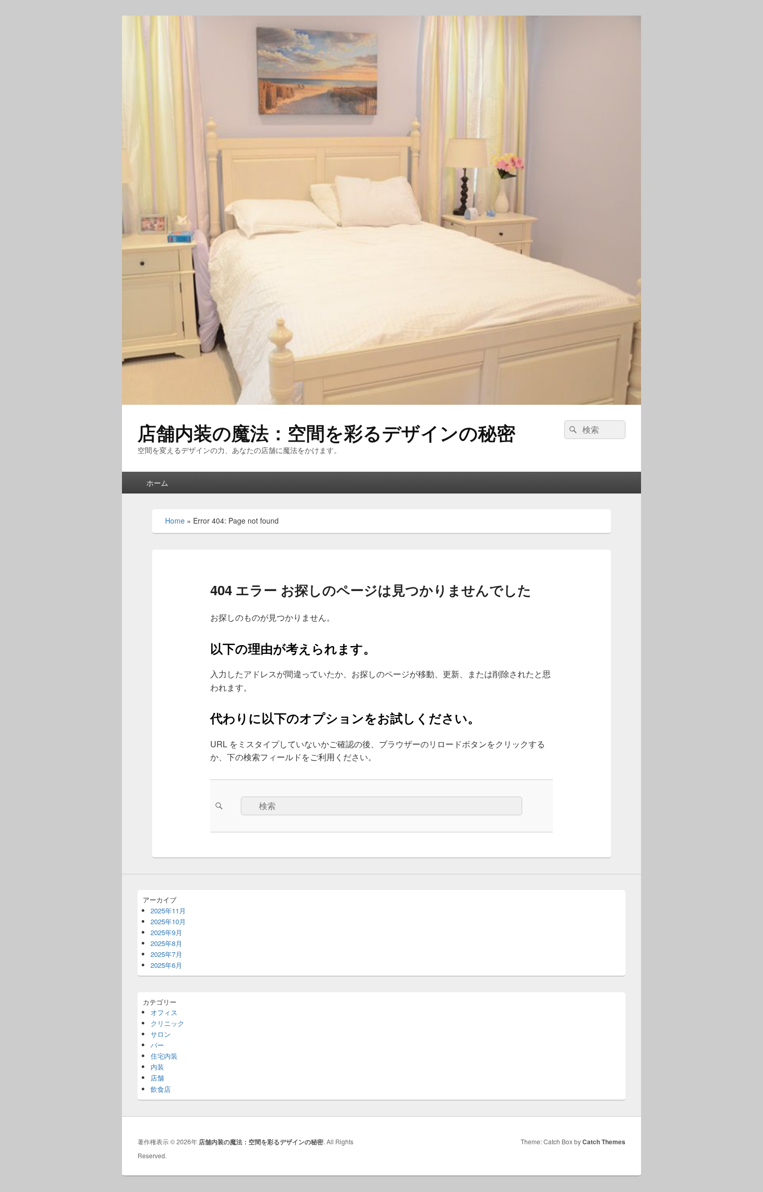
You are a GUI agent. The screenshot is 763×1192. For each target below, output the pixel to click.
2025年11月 (168, 910)
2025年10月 (168, 921)
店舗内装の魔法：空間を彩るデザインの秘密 (326, 432)
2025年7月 (166, 954)
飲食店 (161, 1089)
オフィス (164, 1012)
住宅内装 (164, 1056)
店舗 (157, 1078)
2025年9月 (166, 932)
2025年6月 (166, 965)
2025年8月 (166, 943)
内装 (157, 1067)
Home (175, 520)
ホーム (157, 482)
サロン (161, 1034)
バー (157, 1045)
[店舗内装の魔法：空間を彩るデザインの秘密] (381, 401)
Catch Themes (603, 1141)
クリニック (167, 1023)
